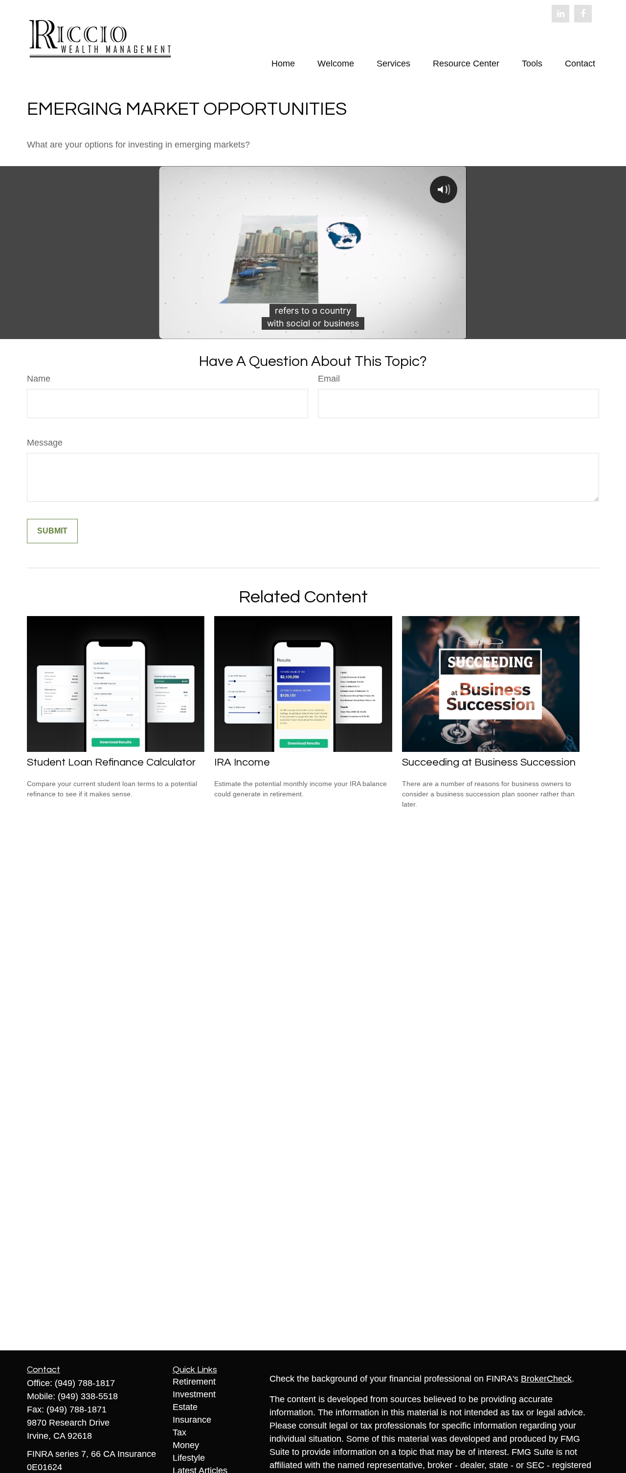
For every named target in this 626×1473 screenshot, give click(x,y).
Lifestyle (189, 1458)
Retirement (194, 1382)
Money (186, 1445)
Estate (185, 1407)
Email (329, 379)
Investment (194, 1394)
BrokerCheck (546, 1379)
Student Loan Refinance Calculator (111, 762)
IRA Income (242, 762)
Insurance (192, 1420)
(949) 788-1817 (85, 1383)
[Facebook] (583, 13)
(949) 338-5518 (88, 1396)
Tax (179, 1432)
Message (45, 443)
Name (38, 379)
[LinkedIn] (560, 13)
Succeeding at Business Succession (489, 762)
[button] (283, 63)
